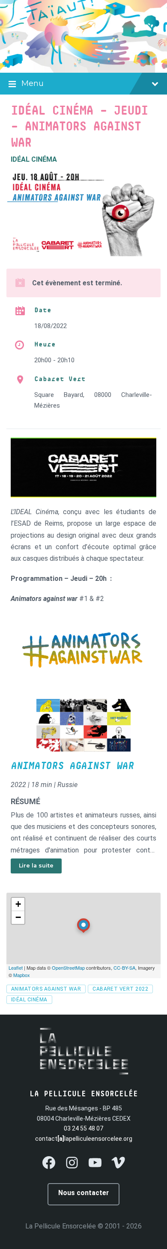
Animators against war (72, 766)
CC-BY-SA (124, 967)
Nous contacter (83, 1193)
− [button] (18, 917)
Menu (32, 83)
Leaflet (16, 967)
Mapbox (21, 974)
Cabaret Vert (60, 379)
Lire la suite (36, 865)
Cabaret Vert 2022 (120, 989)
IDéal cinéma (34, 159)
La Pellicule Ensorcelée (60, 1226)
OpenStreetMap (68, 967)
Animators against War (46, 989)
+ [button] (18, 904)
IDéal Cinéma (29, 1000)
